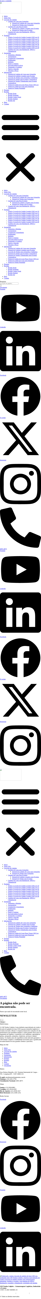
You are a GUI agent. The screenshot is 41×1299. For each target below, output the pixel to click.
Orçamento (7, 1065)
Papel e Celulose (13, 63)
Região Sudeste (13, 99)
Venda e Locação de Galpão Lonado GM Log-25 (23, 42)
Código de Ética (35, 1293)
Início (6, 16)
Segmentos (7, 53)
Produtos (7, 35)
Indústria (10, 62)
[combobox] (9, 284)
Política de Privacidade (8, 1293)
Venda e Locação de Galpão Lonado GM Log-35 (23, 46)
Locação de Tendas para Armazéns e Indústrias (22, 78)
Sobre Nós (7, 18)
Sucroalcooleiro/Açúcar (15, 65)
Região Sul (11, 100)
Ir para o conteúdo (5, 1)
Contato (6, 104)
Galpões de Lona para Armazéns (18, 21)
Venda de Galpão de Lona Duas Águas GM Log (23, 85)
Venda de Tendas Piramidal (16, 88)
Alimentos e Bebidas (14, 55)
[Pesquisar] (1, 286)
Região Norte (12, 93)
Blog (5, 102)
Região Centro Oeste (14, 97)
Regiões (6, 92)
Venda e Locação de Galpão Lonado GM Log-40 (23, 48)
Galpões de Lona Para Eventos (17, 27)
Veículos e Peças (13, 71)
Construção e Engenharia (16, 58)
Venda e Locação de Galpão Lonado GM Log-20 (23, 41)
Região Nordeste (13, 95)
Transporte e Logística (15, 67)
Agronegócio (12, 56)
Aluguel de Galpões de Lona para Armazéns (26, 23)
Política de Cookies (23, 1293)
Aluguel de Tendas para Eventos (22, 30)
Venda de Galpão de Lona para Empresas (21, 86)
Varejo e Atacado (13, 69)
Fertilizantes (12, 60)
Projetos (6, 90)
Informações (8, 72)
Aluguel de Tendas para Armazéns (23, 25)
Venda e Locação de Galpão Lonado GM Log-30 (23, 44)
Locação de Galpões (10, 20)
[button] (20, 147)
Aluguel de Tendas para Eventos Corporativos (22, 79)
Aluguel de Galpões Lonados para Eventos (25, 28)
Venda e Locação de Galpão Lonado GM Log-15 (23, 39)
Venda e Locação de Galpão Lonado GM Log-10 (23, 37)
